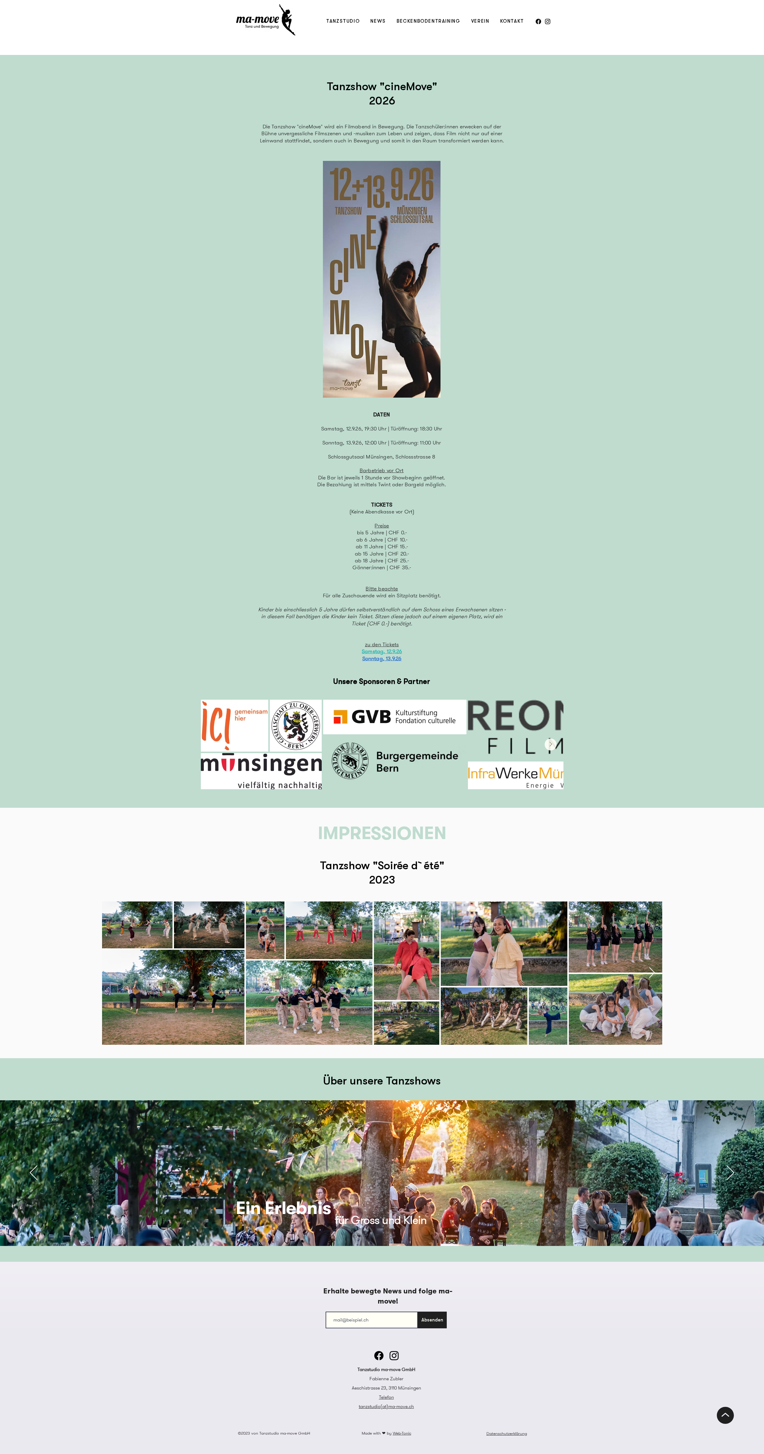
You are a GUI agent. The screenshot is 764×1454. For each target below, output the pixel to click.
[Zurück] (33, 1173)
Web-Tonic (402, 1433)
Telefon (386, 1397)
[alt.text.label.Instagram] (547, 21)
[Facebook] (538, 21)
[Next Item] (551, 744)
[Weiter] (730, 1173)
